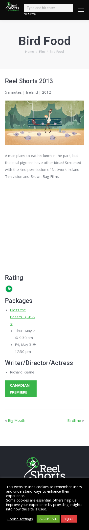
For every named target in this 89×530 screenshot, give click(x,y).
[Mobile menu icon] (81, 10)
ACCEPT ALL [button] (48, 518)
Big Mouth (16, 420)
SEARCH (30, 14)
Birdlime (74, 420)
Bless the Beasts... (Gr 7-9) (22, 316)
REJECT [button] (69, 518)
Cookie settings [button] (20, 519)
